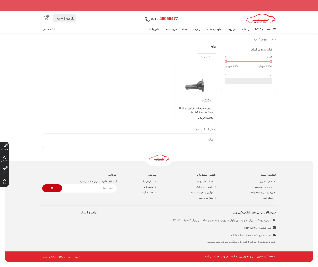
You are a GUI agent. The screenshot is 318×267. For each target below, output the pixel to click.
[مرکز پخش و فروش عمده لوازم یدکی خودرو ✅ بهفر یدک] (261, 18)
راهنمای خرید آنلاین (204, 187)
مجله (184, 29)
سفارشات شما (206, 198)
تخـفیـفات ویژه (266, 181)
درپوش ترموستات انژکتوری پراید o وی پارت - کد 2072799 (196, 110)
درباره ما (197, 29)
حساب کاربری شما (204, 181)
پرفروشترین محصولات (262, 192)
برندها (247, 29)
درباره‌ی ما (148, 181)
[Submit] (52, 188)
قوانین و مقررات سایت (201, 192)
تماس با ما (154, 29)
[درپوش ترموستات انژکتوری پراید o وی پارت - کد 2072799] (195, 85)
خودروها (232, 29)
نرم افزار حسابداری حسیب (54, 257)
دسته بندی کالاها (263, 29)
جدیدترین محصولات (263, 187)
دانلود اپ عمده (215, 29)
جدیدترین (208, 56)
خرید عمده (171, 29)
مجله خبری (267, 198)
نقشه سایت (148, 192)
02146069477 (251, 227)
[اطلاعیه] (159, 5)
